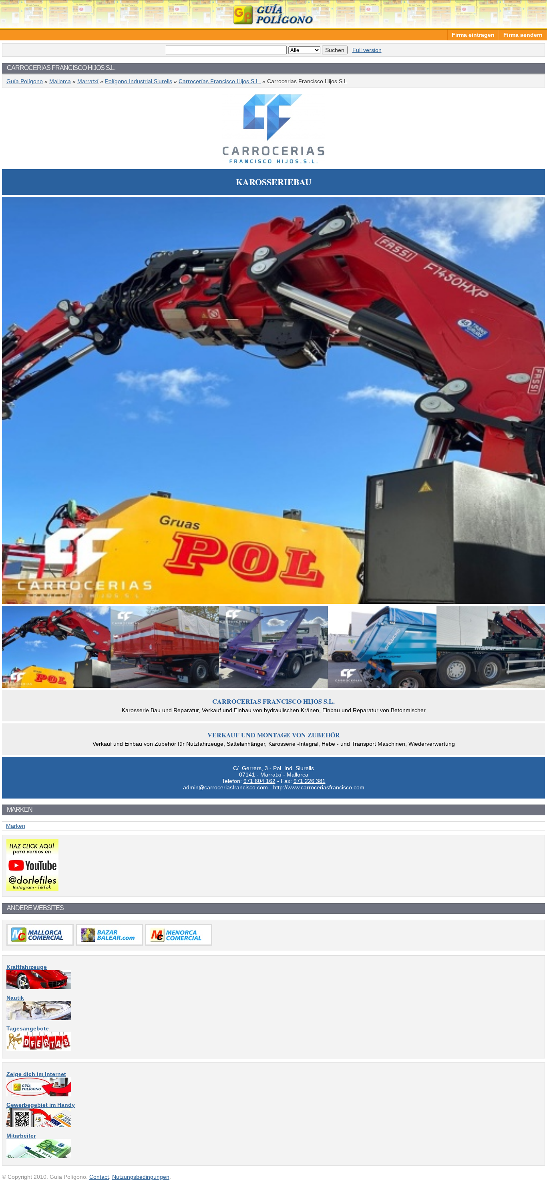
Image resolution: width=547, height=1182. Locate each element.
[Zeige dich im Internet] (38, 1094)
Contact (99, 1177)
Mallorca (60, 81)
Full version (367, 50)
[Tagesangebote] (38, 1049)
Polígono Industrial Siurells (138, 81)
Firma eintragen (473, 35)
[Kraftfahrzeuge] (38, 987)
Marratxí (88, 81)
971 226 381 (310, 781)
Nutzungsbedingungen (140, 1177)
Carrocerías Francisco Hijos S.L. (220, 81)
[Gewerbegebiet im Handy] (38, 1125)
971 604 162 (259, 781)
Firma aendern (523, 35)
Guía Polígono (273, 14)
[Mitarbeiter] (38, 1156)
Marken (15, 826)
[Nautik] (38, 1018)
